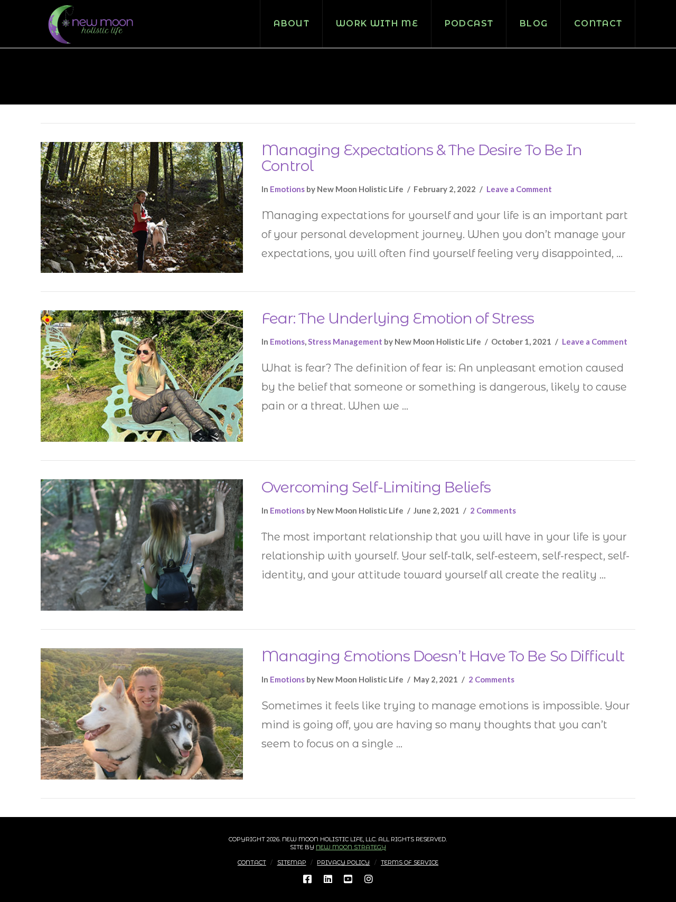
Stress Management (345, 341)
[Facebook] (307, 879)
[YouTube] (348, 879)
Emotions (287, 189)
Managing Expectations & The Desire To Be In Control (421, 158)
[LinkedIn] (328, 879)
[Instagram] (368, 879)
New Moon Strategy (351, 847)
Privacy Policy (343, 862)
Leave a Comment (519, 189)
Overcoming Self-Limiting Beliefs (376, 487)
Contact (252, 862)
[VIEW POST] (142, 207)
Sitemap (291, 862)
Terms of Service (409, 862)
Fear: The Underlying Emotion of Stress (397, 318)
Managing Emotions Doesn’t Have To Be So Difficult (442, 656)
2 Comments (493, 510)
